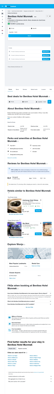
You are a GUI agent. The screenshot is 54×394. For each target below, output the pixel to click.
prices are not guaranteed (39, 372)
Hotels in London (12, 363)
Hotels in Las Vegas (12, 355)
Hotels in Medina (34, 359)
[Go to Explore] (2, 22)
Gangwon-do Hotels (28, 11)
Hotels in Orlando (12, 359)
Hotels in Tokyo (11, 365)
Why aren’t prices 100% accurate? (16, 381)
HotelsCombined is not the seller (16, 376)
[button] (2, 6)
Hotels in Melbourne (13, 357)
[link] (16, 214)
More (9, 118)
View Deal (38, 210)
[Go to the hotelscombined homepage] (10, 6)
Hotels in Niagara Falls (35, 365)
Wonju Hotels (38, 11)
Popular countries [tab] (22, 348)
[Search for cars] (2, 16)
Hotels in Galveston (34, 363)
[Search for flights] (2, 10)
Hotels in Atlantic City (35, 361)
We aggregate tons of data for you (16, 379)
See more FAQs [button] (29, 307)
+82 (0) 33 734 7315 (13, 22)
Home (9, 11)
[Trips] (2, 26)
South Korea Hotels (15, 11)
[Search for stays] (2, 13)
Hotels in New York (12, 361)
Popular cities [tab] (12, 348)
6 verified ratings (20, 24)
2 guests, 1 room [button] (13, 32)
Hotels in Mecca (33, 355)
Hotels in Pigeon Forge (35, 357)
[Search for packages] (2, 19)
